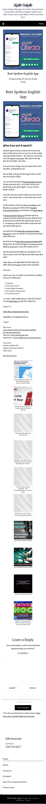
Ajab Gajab (23, 5)
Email (33, 688)
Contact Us (7, 771)
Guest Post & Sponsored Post (15, 782)
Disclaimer (7, 776)
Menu (41, 23)
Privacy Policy (8, 787)
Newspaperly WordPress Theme (27, 799)
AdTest (5, 765)
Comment (23, 653)
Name (12, 688)
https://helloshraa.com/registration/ (27, 338)
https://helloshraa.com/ (19, 335)
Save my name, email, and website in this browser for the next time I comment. (24, 700)
